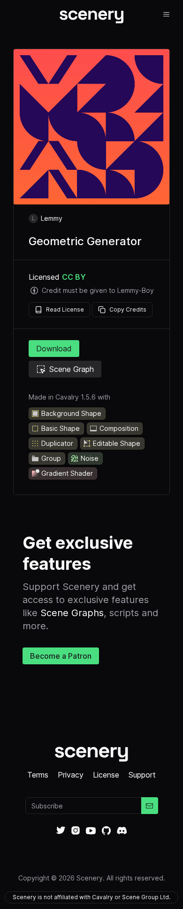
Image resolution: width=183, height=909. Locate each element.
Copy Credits (127, 309)
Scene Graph (71, 369)
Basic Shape (60, 428)
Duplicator (57, 443)
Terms (37, 774)
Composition (118, 428)
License (106, 774)
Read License (65, 309)
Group (51, 458)
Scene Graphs (72, 612)
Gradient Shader (67, 473)
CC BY (74, 277)
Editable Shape (116, 443)
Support (142, 774)
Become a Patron (61, 656)
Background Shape (71, 413)
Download (54, 348)
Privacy (71, 774)
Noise (90, 458)
